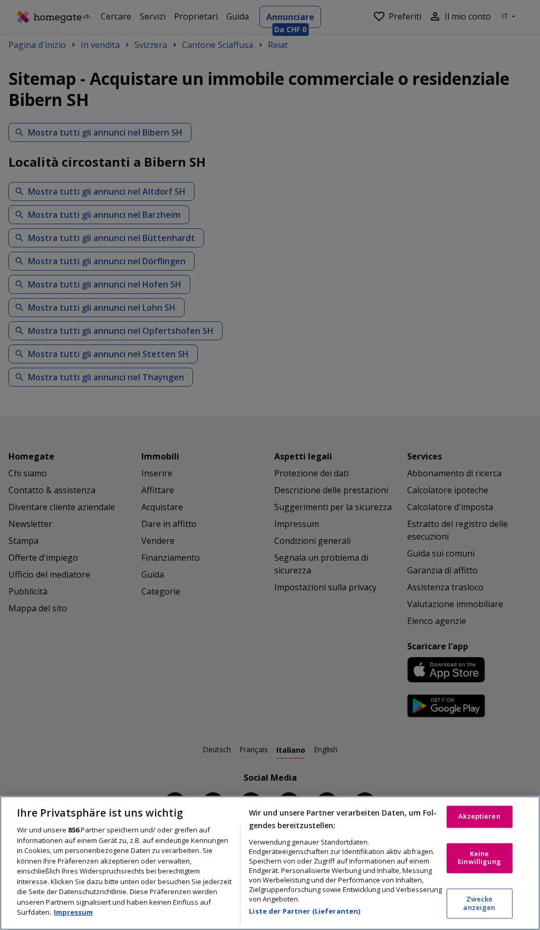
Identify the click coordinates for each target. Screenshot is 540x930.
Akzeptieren (479, 816)
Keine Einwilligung (479, 858)
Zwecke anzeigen (479, 904)
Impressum (73, 912)
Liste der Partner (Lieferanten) (304, 911)
